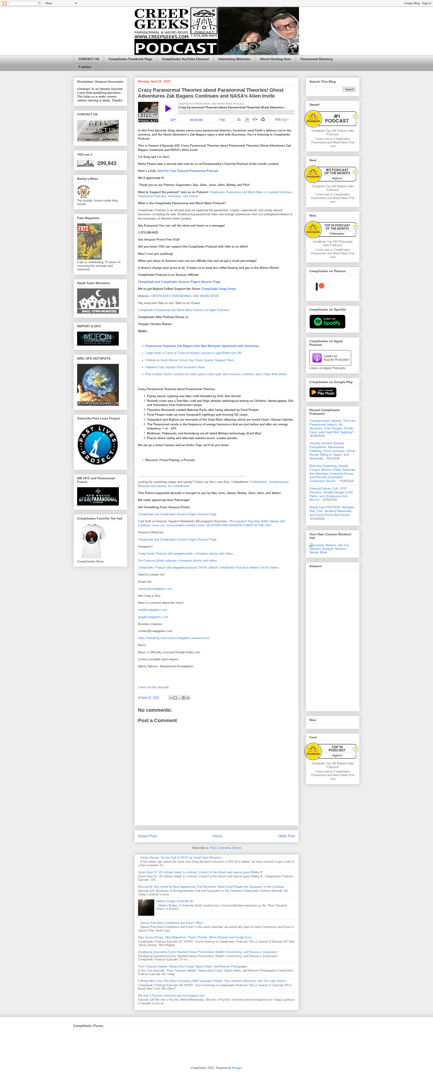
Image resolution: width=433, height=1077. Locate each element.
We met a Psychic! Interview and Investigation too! (171, 995)
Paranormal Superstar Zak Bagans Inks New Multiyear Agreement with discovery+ (202, 346)
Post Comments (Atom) (225, 848)
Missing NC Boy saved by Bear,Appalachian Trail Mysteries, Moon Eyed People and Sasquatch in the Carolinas (211, 886)
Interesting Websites (234, 59)
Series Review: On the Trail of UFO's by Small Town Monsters (181, 857)
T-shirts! (84, 67)
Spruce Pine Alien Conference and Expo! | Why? (171, 923)
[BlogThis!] (175, 697)
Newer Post (147, 836)
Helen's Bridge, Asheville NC (175, 901)
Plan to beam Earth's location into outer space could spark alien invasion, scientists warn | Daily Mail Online (215, 374)
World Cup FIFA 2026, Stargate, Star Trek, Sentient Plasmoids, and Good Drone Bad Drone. (332, 511)
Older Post (286, 836)
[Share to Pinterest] (188, 697)
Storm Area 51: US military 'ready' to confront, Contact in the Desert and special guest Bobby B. (201, 872)
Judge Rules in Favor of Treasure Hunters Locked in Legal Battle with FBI (193, 353)
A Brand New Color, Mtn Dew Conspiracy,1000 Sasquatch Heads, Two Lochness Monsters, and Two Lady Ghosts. (212, 981)
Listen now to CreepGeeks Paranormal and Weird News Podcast (332, 142)
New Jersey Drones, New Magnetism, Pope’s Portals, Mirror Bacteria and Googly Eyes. (195, 937)
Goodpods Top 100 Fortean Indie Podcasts (332, 132)
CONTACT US (88, 59)
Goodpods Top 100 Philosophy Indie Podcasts (333, 243)
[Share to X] (179, 697)
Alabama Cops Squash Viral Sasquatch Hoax (175, 367)
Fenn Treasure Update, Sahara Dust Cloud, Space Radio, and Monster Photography (192, 966)
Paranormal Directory (317, 59)
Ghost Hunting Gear (275, 59)
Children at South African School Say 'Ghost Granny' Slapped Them (189, 360)
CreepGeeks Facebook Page (130, 59)
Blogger (237, 1068)
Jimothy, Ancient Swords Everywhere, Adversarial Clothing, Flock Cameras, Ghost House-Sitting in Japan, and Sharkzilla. (332, 450)
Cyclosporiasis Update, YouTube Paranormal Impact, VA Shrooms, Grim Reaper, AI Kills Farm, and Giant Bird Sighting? (332, 426)
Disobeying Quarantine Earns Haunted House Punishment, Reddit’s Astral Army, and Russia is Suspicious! (208, 952)
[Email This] (171, 697)
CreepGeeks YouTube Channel (185, 59)
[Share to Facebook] (184, 697)
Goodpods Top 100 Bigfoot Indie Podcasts (333, 188)
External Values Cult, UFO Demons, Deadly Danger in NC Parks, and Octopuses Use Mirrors (331, 494)
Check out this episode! (153, 687)
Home (217, 836)
